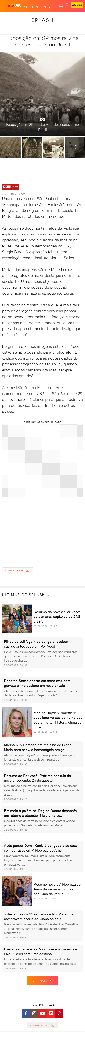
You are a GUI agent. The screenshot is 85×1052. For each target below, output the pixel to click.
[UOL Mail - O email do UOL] (61, 5)
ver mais (40, 980)
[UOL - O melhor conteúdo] (14, 6)
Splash (42, 20)
